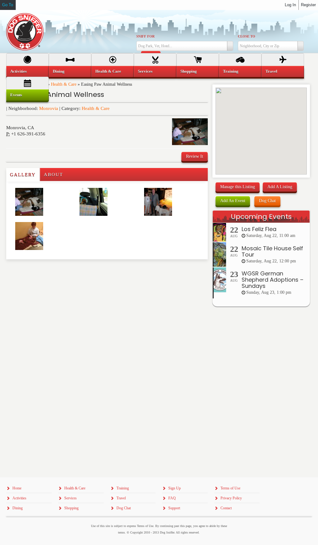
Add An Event (232, 200)
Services (145, 71)
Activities (18, 71)
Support (174, 508)
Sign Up (174, 488)
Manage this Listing (237, 186)
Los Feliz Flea (259, 229)
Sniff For (145, 36)
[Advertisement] (42, 271)
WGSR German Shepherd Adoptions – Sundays (272, 280)
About (53, 174)
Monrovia (48, 108)
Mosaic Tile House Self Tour (272, 251)
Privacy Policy (231, 498)
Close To (246, 36)
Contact (226, 508)
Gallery (23, 174)
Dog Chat (267, 200)
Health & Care (96, 108)
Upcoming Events (261, 216)
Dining (59, 71)
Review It (194, 156)
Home (16, 488)
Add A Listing (279, 186)
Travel (271, 71)
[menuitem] (27, 71)
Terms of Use (230, 488)
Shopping (188, 71)
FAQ (172, 498)
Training (230, 71)
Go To (7, 4)
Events (16, 95)
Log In (290, 4)
